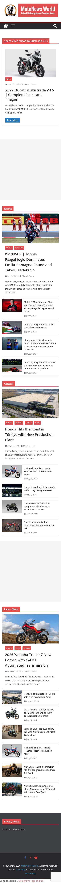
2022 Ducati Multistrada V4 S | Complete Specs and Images (29, 95)
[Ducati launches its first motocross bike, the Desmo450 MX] (12, 527)
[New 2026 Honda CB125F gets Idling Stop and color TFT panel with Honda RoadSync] (12, 791)
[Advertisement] (30, 169)
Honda (28, 423)
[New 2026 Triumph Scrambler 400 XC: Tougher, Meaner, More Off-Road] (12, 772)
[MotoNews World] (5, 25)
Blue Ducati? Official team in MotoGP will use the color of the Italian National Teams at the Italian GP (40, 345)
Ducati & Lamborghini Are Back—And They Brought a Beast (39, 489)
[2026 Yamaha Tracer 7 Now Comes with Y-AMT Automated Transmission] (30, 629)
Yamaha (27, 648)
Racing (9, 248)
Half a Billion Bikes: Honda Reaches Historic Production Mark (38, 471)
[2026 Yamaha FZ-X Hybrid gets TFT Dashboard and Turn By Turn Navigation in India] (12, 715)
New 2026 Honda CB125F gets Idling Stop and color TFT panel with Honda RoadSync (39, 788)
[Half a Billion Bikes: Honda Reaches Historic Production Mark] (12, 473)
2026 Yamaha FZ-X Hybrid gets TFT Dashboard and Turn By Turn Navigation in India (39, 712)
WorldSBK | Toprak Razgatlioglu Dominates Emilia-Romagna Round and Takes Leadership (28, 262)
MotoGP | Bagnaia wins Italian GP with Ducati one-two (39, 326)
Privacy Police (18, 829)
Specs (9, 79)
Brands (9, 423)
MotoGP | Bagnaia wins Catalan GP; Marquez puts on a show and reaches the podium (40, 365)
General (19, 423)
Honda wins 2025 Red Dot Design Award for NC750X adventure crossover (36, 506)
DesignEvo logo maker (31, 880)
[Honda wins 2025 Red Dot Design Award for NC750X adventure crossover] (12, 508)
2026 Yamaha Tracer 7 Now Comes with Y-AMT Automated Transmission (28, 660)
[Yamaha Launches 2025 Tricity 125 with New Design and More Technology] (12, 734)
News (37, 423)
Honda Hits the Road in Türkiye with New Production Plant (29, 434)
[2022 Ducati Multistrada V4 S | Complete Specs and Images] (30, 63)
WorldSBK (19, 248)
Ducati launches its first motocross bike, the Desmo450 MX (39, 525)
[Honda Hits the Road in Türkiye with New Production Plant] (30, 403)
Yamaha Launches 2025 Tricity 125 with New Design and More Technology (39, 731)
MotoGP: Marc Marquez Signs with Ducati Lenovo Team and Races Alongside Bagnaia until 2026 (39, 307)
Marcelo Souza (30, 84)
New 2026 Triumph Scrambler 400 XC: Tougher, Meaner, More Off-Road (39, 769)
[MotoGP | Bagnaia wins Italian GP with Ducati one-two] (12, 328)
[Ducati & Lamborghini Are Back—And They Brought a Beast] (12, 491)
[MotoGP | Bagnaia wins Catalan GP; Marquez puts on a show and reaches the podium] (12, 367)
